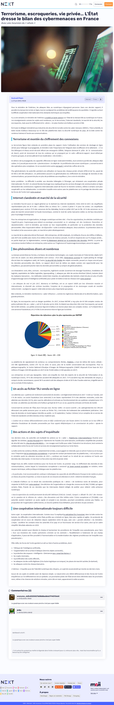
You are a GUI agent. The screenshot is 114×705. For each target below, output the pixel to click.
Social (21, 690)
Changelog (76, 696)
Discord (78, 687)
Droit (3, 687)
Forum (80, 683)
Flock (15, 687)
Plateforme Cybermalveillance (80, 438)
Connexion (98, 4)
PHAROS (70, 362)
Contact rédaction (60, 683)
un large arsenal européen (77, 466)
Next (16, 690)
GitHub (69, 687)
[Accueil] (7, 4)
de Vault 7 (59, 166)
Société (10, 694)
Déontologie (43, 696)
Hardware (22, 687)
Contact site (71, 683)
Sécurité (4, 694)
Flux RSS (60, 687)
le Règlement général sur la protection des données (67, 240)
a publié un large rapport (54, 117)
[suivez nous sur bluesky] (41, 686)
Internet (4, 690)
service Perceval (33, 440)
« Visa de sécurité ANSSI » (34, 443)
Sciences (27, 690)
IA (27, 687)
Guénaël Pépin (17, 98)
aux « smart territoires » (61, 553)
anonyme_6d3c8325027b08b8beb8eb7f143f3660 (38, 596)
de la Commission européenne (35, 453)
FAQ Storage (67, 696)
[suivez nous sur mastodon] (44, 686)
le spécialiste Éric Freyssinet (73, 514)
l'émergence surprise (72, 257)
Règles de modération (55, 696)
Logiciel (10, 690)
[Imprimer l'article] (101, 99)
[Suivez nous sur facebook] (48, 686)
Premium (108, 4)
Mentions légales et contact (84, 703)
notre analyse (35, 192)
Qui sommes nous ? (46, 683)
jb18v (19, 610)
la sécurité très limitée (54, 260)
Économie (9, 687)
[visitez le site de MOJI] (96, 686)
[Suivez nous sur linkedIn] (52, 686)
